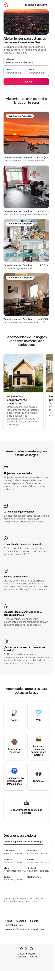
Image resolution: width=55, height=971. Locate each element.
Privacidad (21, 956)
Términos (32, 956)
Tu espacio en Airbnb (36, 4)
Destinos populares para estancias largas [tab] (23, 841)
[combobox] (26, 62)
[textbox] (15, 72)
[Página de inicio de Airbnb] (6, 4)
